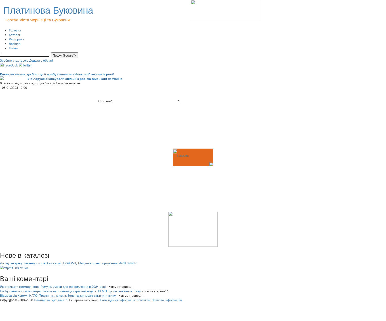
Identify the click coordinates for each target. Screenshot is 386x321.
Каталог (14, 34)
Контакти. (144, 300)
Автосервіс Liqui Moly (61, 263)
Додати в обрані (41, 60)
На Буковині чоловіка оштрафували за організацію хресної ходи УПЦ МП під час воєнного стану (70, 291)
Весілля (14, 43)
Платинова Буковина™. (51, 300)
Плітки (13, 48)
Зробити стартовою (14, 60)
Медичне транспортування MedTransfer (107, 263)
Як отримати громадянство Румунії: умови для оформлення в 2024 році (53, 286)
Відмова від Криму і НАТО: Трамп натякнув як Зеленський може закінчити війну (58, 295)
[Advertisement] (22, 125)
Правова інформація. (167, 300)
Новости (183, 155)
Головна (15, 30)
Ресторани (16, 39)
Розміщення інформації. (118, 300)
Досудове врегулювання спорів (23, 263)
